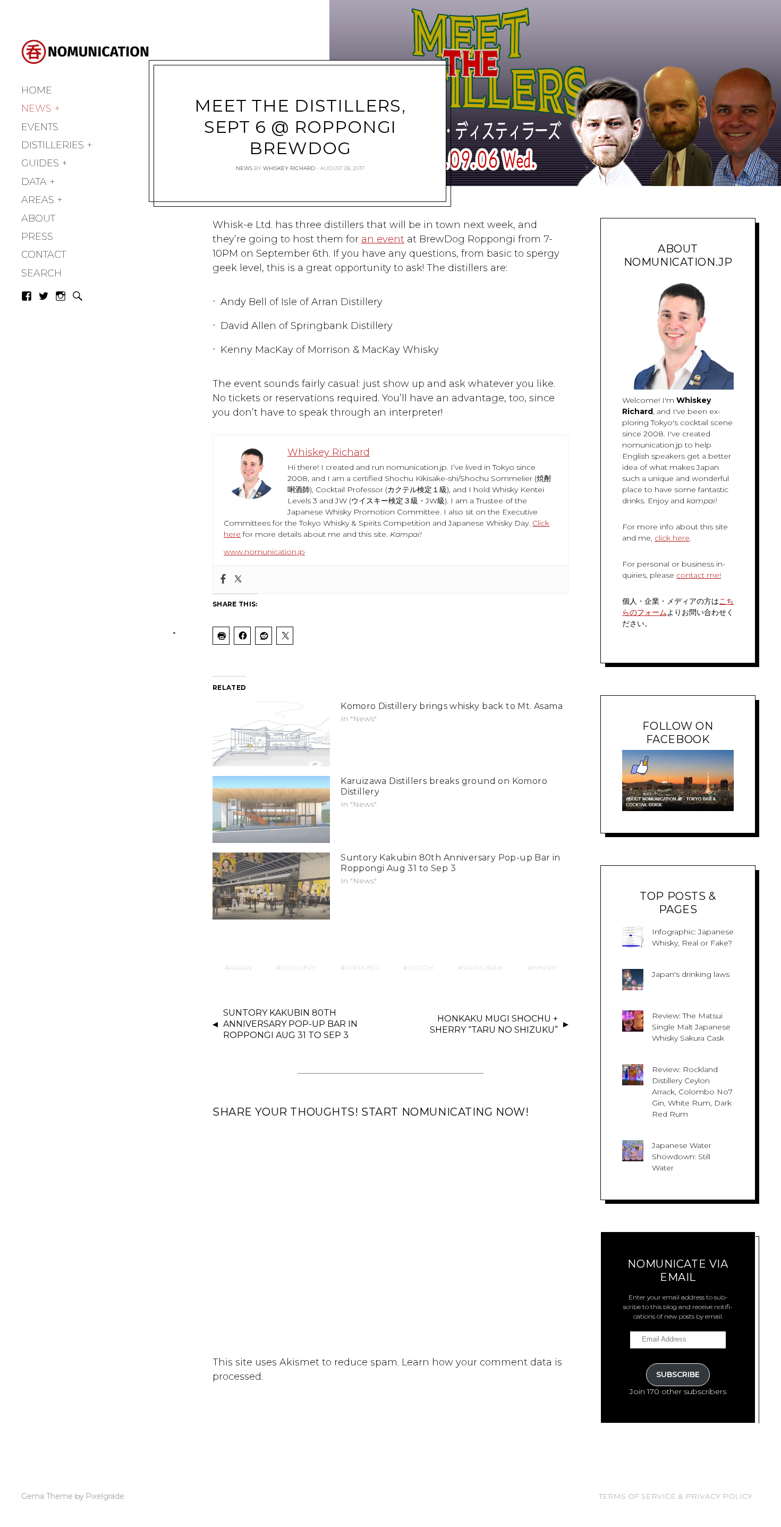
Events (39, 127)
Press (37, 236)
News (36, 108)
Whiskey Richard (289, 168)
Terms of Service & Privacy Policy (675, 1496)
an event (382, 239)
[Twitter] (238, 579)
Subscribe (678, 1374)
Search (41, 273)
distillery (298, 968)
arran (240, 968)
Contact (43, 254)
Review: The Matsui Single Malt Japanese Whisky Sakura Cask (691, 1027)
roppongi (362, 968)
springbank (482, 968)
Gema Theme (47, 1496)
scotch (420, 968)
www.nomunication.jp (264, 551)
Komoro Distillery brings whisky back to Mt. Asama (452, 706)
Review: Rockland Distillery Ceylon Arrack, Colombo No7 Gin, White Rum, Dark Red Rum (692, 1092)
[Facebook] (223, 579)
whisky (544, 968)
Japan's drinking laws (690, 974)
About (38, 218)
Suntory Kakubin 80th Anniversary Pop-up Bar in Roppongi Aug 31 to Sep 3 (451, 863)
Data (34, 182)
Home (36, 90)
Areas (37, 200)
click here (672, 538)
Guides (40, 163)
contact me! (698, 575)
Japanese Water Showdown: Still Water (681, 1156)
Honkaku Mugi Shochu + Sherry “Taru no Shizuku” (494, 1024)
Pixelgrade (105, 1496)
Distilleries (52, 145)
